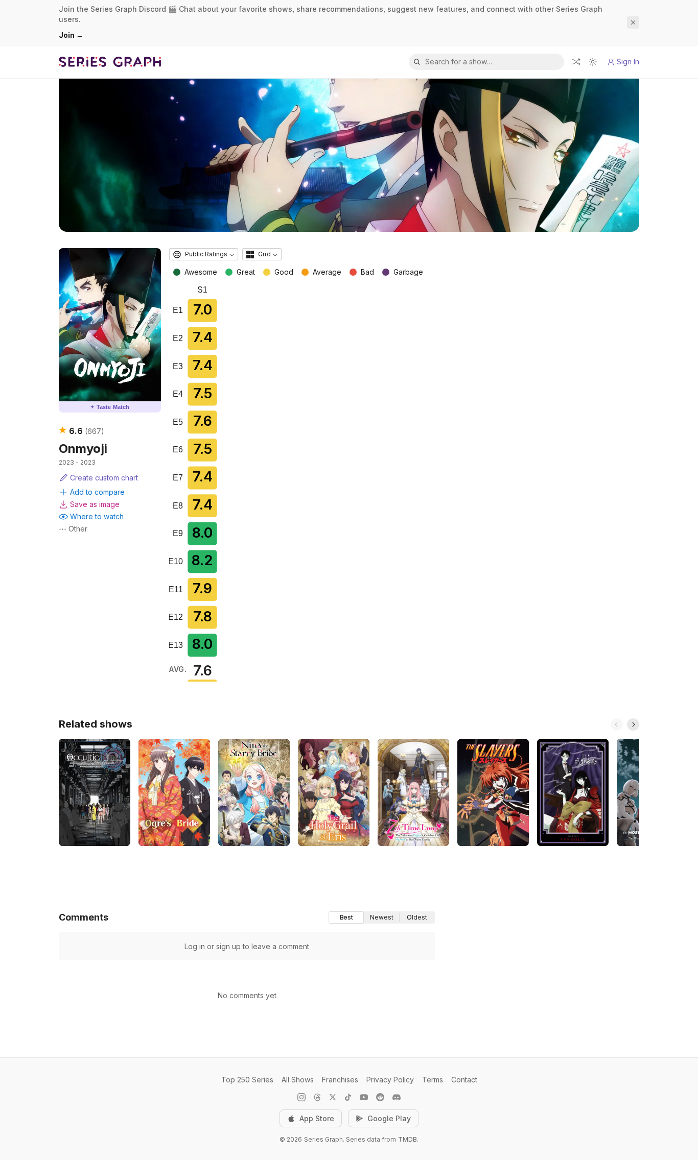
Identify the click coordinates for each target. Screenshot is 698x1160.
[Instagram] (301, 1097)
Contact (464, 1079)
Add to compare (97, 492)
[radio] (346, 917)
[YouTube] (364, 1097)
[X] (332, 1097)
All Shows (298, 1079)
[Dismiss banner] (633, 22)
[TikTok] (348, 1097)
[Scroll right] (633, 724)
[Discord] (396, 1097)
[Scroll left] (617, 724)
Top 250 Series (247, 1079)
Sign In (628, 61)
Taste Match (109, 407)
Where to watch (97, 516)
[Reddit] (380, 1097)
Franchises (340, 1079)
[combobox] (203, 254)
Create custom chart (104, 477)
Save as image (95, 504)
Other (77, 528)
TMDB (407, 1139)
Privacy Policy (390, 1079)
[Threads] (317, 1097)
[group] (382, 917)
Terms (432, 1079)
